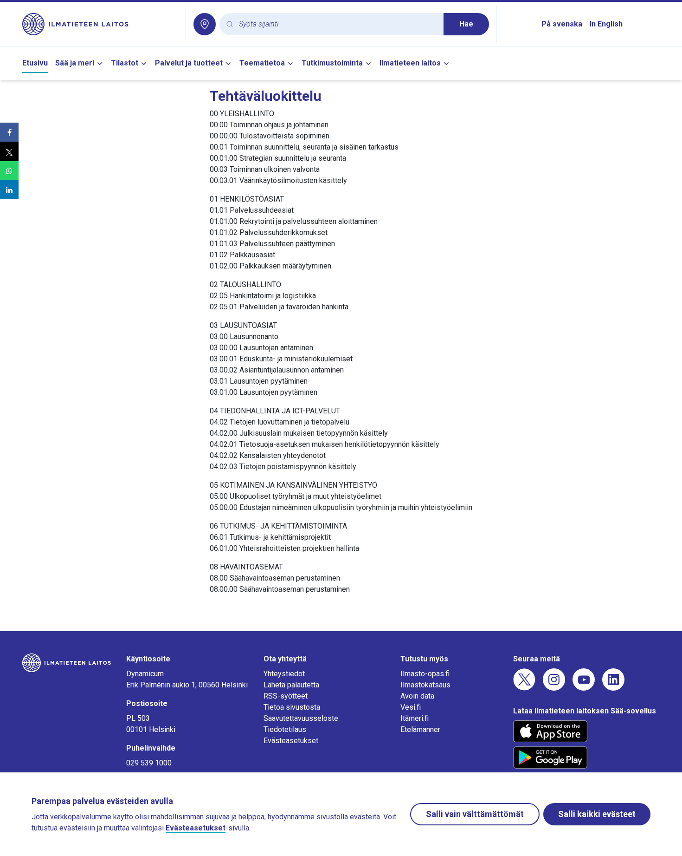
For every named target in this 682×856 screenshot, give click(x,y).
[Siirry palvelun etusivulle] (100, 24)
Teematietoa (262, 63)
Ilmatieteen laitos (410, 63)
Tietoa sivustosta (292, 707)
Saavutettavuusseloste (301, 718)
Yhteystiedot (284, 673)
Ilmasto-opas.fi (425, 673)
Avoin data (417, 696)
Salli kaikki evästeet (597, 814)
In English (606, 24)
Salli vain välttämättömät (475, 814)
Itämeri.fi (414, 718)
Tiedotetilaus (285, 729)
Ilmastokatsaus (425, 684)
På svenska (561, 24)
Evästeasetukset (291, 740)
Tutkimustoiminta (332, 63)
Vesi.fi (410, 707)
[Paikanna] (204, 24)
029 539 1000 (149, 762)
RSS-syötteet (286, 696)
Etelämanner (420, 729)
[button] (9, 132)
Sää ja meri (74, 63)
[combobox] (337, 24)
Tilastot (124, 63)
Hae (466, 24)
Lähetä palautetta (291, 684)
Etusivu (35, 63)
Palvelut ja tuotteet (189, 63)
